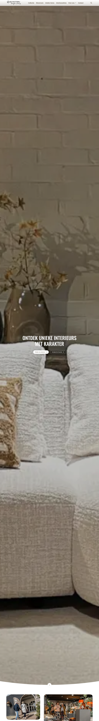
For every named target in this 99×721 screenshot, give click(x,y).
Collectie (31, 3)
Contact (80, 3)
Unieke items (49, 3)
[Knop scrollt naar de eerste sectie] (49, 685)
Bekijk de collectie (40, 352)
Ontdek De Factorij (57, 352)
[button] (72, 3)
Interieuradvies (61, 3)
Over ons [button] (71, 3)
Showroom (39, 3)
